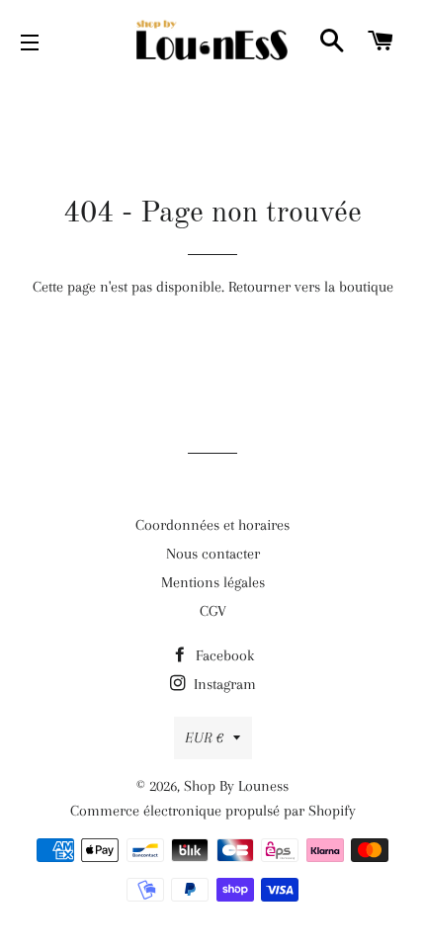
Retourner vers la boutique (310, 287)
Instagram (223, 684)
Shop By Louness (236, 786)
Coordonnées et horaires (212, 525)
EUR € (204, 737)
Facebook (223, 655)
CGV (213, 611)
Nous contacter (213, 553)
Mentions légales (213, 582)
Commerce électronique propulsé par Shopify (213, 811)
